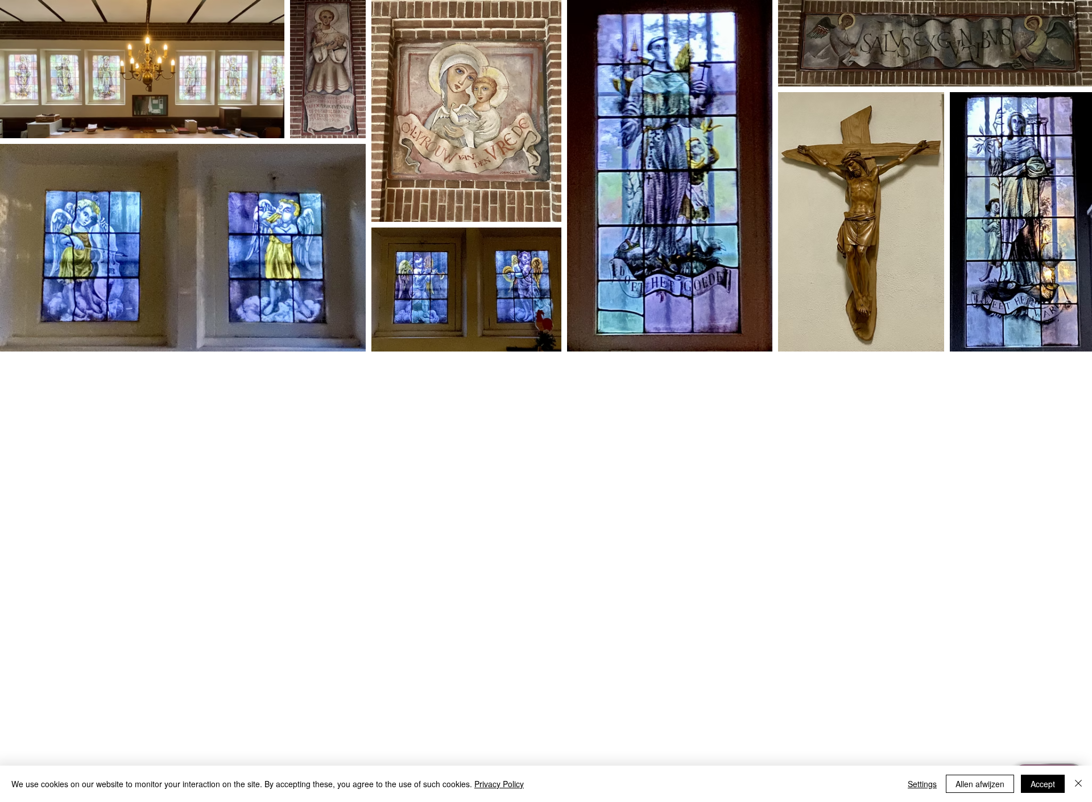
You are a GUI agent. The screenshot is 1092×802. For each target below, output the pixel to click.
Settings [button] (922, 783)
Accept (1043, 783)
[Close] (1078, 784)
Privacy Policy (499, 783)
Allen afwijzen (980, 783)
